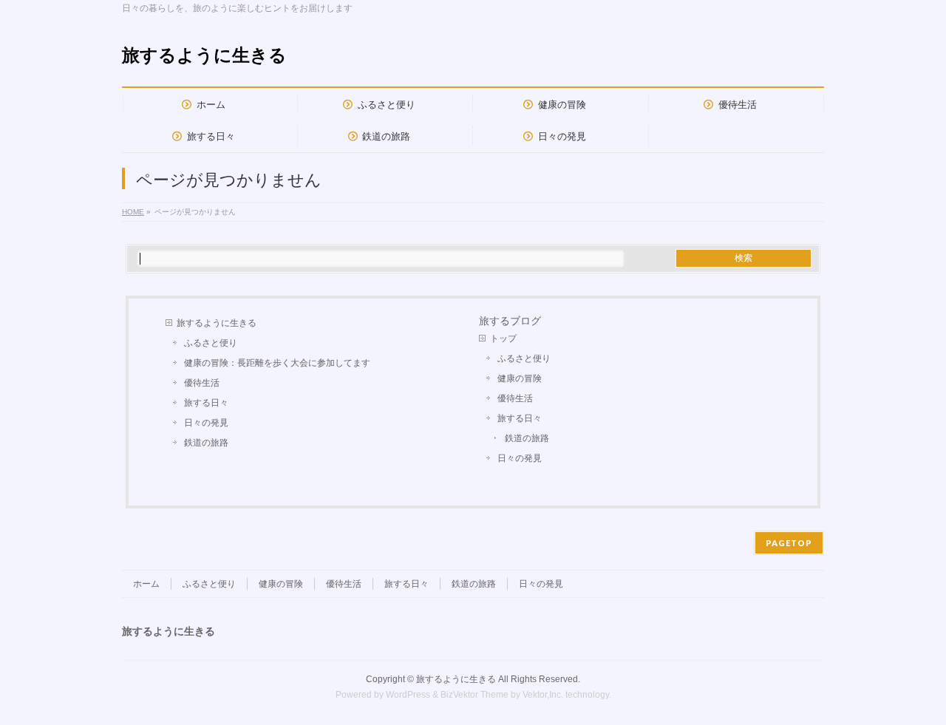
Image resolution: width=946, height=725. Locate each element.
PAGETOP (789, 543)
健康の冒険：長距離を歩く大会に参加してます (277, 363)
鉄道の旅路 (206, 443)
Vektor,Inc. (543, 695)
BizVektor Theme (474, 695)
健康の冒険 (519, 378)
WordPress (408, 695)
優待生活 (202, 383)
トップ (503, 338)
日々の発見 (206, 423)
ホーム (146, 584)
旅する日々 (206, 403)
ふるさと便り (210, 343)
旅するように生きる (204, 55)
